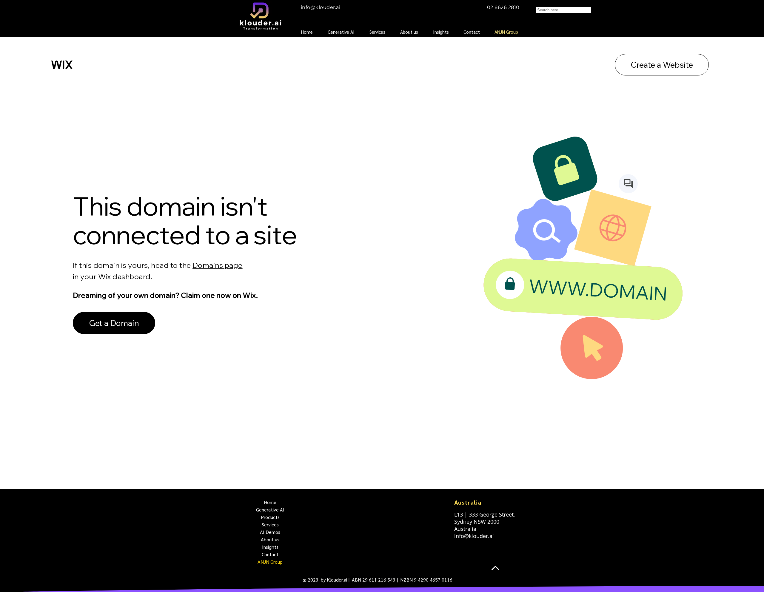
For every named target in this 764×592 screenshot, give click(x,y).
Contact (270, 554)
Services (270, 524)
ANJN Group (270, 562)
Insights (270, 547)
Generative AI (270, 509)
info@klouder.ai (320, 7)
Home (270, 502)
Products (270, 517)
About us (270, 539)
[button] (380, 31)
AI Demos (270, 532)
